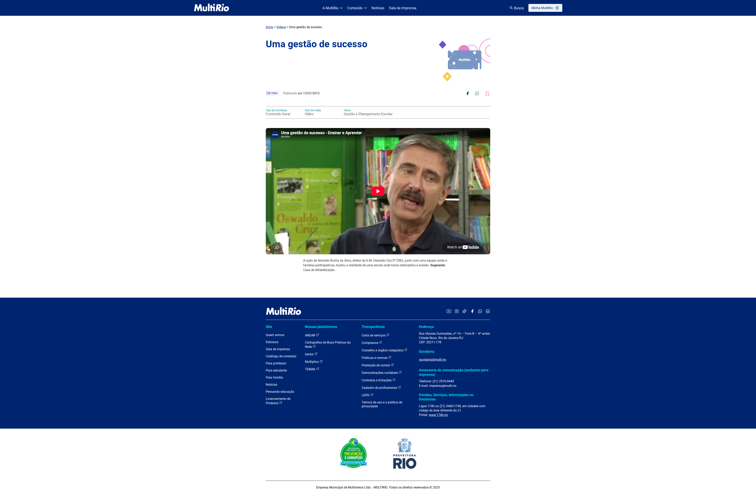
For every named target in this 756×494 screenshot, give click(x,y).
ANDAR (310, 335)
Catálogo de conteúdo (281, 356)
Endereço (426, 327)
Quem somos (275, 335)
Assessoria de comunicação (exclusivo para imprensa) (453, 372)
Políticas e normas (375, 358)
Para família (274, 377)
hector (309, 354)
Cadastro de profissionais (380, 388)
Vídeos (281, 27)
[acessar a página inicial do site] (211, 8)
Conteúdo (355, 8)
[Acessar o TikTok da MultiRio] (464, 311)
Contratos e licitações (377, 380)
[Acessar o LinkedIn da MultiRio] (487, 311)
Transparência (373, 327)
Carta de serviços (374, 335)
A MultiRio (330, 8)
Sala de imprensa (278, 349)
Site (269, 327)
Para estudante (276, 370)
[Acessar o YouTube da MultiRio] (449, 311)
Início (269, 27)
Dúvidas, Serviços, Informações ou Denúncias (446, 397)
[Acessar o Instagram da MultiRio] (456, 311)
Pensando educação (280, 392)
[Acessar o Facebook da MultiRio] (472, 311)
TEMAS (310, 369)
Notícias (378, 8)
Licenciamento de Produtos (278, 401)
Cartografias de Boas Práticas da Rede (328, 345)
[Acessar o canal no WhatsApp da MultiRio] (480, 311)
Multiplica (312, 362)
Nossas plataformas (321, 327)
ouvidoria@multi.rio (432, 359)
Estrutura (272, 342)
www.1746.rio (438, 415)
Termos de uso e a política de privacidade (382, 404)
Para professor (276, 363)
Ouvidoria (426, 351)
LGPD (366, 395)
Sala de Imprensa (402, 8)
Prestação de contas (376, 365)
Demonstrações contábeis (380, 373)
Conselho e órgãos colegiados (383, 350)
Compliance (370, 343)
